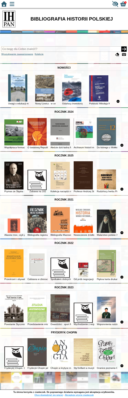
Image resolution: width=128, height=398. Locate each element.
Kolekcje (39, 54)
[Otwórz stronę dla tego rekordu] (18, 88)
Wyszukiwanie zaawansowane (17, 54)
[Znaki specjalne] (124, 54)
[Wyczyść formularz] (117, 54)
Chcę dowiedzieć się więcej (48, 395)
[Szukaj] (124, 49)
